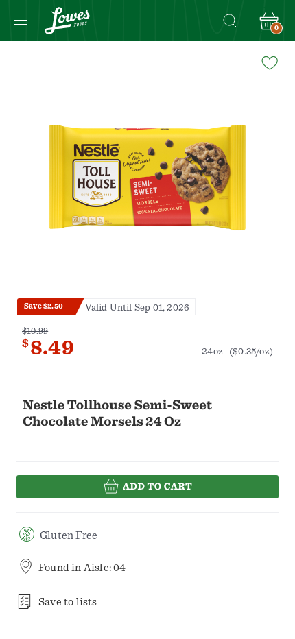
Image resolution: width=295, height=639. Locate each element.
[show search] (230, 20)
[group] (147, 177)
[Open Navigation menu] (20, 20)
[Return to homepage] (67, 20)
